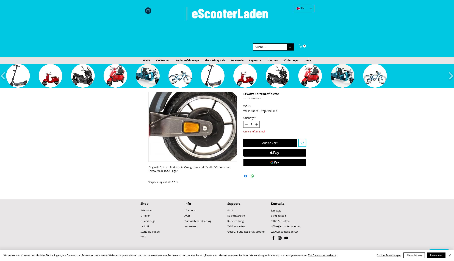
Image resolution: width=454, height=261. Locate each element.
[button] (303, 46)
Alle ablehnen (414, 255)
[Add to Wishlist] (302, 143)
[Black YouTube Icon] (286, 238)
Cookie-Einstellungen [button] (389, 255)
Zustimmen (436, 255)
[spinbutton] (251, 124)
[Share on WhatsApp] (252, 176)
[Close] (450, 255)
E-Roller (145, 215)
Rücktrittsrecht (236, 215)
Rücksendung (235, 221)
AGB (187, 215)
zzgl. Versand (269, 111)
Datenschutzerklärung (197, 221)
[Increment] (257, 124)
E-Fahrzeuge (147, 221)
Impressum (191, 226)
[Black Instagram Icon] (280, 238)
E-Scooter (146, 210)
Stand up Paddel (150, 231)
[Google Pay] (274, 162)
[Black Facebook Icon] (273, 238)
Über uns (190, 210)
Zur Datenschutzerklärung (322, 255)
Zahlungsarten (236, 226)
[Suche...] (290, 47)
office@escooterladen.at (285, 226)
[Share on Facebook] (245, 176)
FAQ (230, 210)
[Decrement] (246, 124)
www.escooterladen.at (284, 231)
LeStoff (144, 226)
